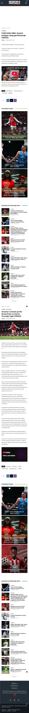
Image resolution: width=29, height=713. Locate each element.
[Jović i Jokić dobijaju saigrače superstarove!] (14, 154)
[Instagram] (14, 700)
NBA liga (10, 93)
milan (3, 40)
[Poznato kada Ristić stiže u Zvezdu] (5, 249)
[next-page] (5, 200)
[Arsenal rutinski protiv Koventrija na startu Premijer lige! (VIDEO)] (14, 125)
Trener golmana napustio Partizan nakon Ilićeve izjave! (19, 285)
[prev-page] (2, 200)
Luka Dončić (4, 93)
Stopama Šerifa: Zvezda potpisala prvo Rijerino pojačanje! (18, 276)
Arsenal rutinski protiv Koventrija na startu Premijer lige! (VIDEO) (14, 136)
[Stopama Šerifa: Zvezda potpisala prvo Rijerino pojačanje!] (5, 276)
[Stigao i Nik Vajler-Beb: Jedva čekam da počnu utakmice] (5, 258)
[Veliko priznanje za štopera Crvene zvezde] (5, 267)
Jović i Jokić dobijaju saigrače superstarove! (14, 165)
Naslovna (4, 28)
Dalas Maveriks (9, 90)
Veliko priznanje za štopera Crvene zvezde (18, 267)
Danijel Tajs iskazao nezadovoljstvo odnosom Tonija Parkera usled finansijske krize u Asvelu (18, 294)
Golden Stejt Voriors (18, 90)
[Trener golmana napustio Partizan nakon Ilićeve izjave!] (5, 285)
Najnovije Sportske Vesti (11, 205)
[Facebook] (8, 100)
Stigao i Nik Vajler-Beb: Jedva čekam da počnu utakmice (19, 258)
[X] (11, 100)
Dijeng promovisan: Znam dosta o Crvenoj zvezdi (18, 240)
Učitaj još (14, 301)
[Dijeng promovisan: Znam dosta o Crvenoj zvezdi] (5, 240)
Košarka (8, 28)
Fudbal (14, 134)
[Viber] (15, 100)
